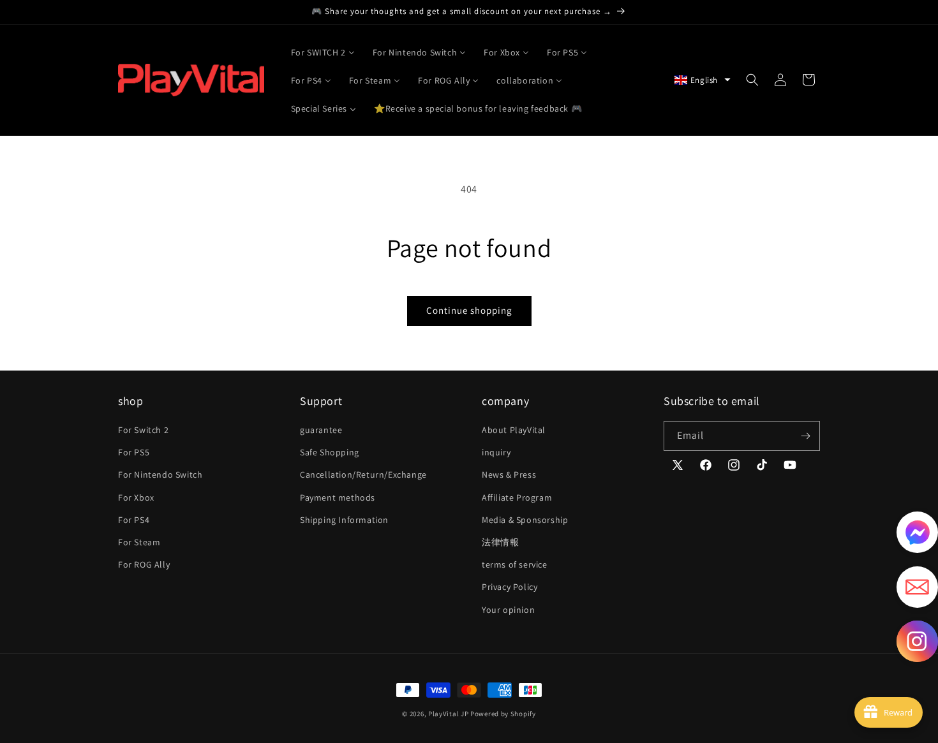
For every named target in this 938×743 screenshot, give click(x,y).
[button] (702, 80)
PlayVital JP (448, 713)
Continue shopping (469, 310)
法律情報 (500, 542)
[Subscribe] (805, 436)
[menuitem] (323, 52)
